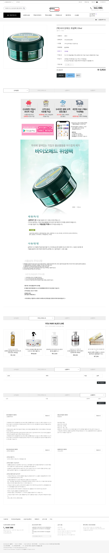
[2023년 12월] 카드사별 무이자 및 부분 (67, 531)
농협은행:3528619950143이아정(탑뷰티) (41, 527)
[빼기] (72, 65)
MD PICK (68, 15)
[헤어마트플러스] (54, 9)
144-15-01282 (34, 544)
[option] (98, 16)
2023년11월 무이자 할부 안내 (64, 533)
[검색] (24, 8)
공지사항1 (60, 527)
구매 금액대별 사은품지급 (71, 43)
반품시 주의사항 (61, 529)
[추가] (72, 64)
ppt (91, 15)
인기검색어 (92, 14)
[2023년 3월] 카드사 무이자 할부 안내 (66, 534)
